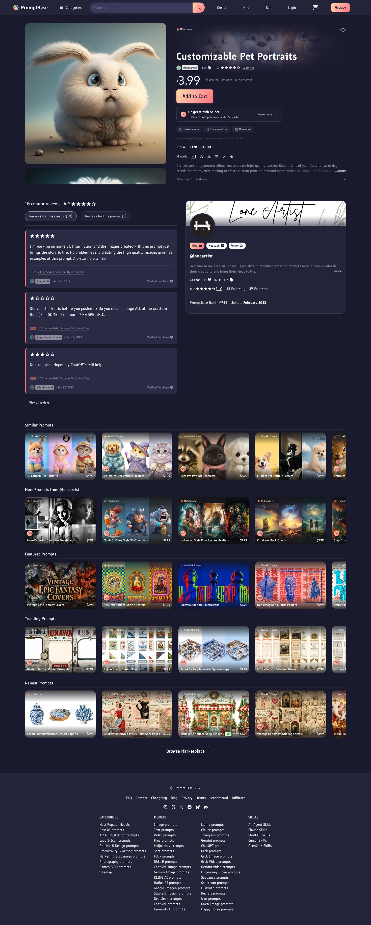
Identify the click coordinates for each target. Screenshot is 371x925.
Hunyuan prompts (214, 888)
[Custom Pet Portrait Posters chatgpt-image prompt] (290, 456)
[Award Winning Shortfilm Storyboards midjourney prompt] (60, 520)
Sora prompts (164, 851)
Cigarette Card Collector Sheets (276, 669)
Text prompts (164, 830)
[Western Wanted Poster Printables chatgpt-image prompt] (60, 649)
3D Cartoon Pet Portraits (42, 476)
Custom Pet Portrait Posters (275, 476)
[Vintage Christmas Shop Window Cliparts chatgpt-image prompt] (213, 714)
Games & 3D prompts (115, 867)
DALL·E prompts (165, 862)
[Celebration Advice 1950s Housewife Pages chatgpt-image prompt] (137, 714)
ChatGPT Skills (259, 835)
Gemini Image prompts (171, 872)
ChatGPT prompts (167, 904)
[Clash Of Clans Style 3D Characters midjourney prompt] (137, 520)
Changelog (159, 798)
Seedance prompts (215, 877)
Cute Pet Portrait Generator (197, 476)
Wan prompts (211, 899)
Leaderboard (219, 798)
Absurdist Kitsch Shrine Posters (125, 605)
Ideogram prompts (215, 835)
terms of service (234, 138)
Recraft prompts (213, 893)
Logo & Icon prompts (115, 840)
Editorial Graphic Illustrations (200, 605)
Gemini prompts (213, 840)
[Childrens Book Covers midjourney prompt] (290, 520)
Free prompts (164, 840)
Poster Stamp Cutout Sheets (122, 669)
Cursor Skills (257, 840)
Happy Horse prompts (217, 909)
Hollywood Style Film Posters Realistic (205, 540)
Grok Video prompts (216, 862)
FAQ (129, 798)
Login (292, 8)
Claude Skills (257, 830)
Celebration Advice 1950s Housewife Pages (132, 734)
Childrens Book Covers (271, 540)
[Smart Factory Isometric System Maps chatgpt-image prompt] (213, 649)
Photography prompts (115, 862)
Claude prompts (212, 830)
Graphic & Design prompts (119, 846)
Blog (174, 798)
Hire (246, 8)
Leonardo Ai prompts (169, 909)
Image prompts (165, 824)
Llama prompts (212, 824)
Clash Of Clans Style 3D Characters (126, 540)
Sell (269, 8)
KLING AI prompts (167, 877)
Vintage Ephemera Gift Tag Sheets (279, 734)
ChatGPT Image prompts (172, 867)
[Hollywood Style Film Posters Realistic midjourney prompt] (213, 520)
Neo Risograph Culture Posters (277, 605)
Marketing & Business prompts (122, 856)
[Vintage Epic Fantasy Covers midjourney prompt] (60, 585)
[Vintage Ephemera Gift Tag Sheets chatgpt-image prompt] (290, 714)
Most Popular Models (114, 824)
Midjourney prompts (169, 846)
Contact (141, 798)
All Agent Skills (259, 824)
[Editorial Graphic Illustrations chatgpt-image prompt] (213, 585)
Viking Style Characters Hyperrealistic (61, 272)
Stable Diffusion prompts (172, 893)
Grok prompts (211, 851)
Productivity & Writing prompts (122, 851)
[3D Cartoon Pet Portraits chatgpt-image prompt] (60, 456)
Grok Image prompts (216, 856)
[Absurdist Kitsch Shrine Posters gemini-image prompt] (137, 585)
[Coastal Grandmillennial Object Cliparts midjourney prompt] (60, 714)
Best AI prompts (111, 830)
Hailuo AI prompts (167, 883)
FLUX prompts (164, 856)
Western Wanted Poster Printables (49, 669)
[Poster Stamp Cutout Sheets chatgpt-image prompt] (137, 649)
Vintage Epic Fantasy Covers (45, 605)
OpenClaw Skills (260, 846)
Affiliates (238, 798)
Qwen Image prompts (217, 904)
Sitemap (105, 872)
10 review (248, 68)
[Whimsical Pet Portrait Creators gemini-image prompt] (137, 456)
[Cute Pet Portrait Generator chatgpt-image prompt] (213, 456)
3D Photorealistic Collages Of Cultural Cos (63, 328)
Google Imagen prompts (172, 888)
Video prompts (165, 835)
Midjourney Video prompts (220, 872)
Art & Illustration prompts (119, 835)
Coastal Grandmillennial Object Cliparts (52, 734)
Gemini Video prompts (218, 867)
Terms (201, 798)
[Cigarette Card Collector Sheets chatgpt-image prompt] (290, 649)
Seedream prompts (215, 883)
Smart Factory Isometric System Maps (204, 669)
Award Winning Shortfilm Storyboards (51, 540)
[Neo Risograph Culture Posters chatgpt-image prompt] (290, 585)
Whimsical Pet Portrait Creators (124, 476)
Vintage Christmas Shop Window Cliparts (202, 734)
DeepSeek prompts (168, 899)
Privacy (187, 798)
